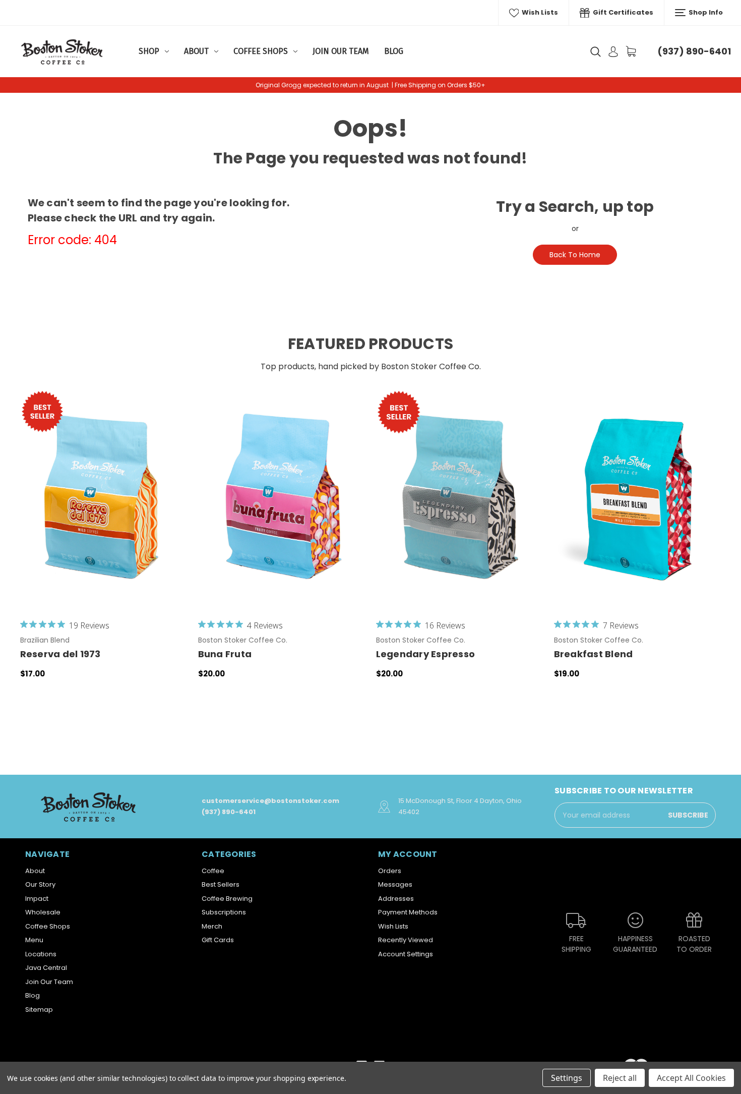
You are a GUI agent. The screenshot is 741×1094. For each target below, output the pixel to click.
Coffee (213, 871)
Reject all (620, 1077)
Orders (389, 871)
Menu (34, 940)
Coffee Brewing (227, 898)
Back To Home (574, 255)
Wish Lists (539, 12)
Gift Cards (218, 940)
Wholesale (42, 912)
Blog (393, 51)
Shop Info (705, 12)
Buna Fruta (225, 654)
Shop (149, 51)
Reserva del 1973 (60, 654)
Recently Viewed (405, 940)
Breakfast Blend (593, 654)
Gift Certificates (622, 12)
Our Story (40, 884)
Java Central (46, 967)
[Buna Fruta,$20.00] (282, 497)
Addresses (396, 898)
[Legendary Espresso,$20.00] (460, 497)
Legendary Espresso (425, 654)
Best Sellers (220, 884)
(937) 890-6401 (694, 51)
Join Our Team (341, 51)
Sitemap (39, 1009)
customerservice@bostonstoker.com (270, 800)
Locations (40, 954)
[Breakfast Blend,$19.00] (637, 497)
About (196, 51)
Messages (395, 884)
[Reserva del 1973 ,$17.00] (104, 497)
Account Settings (405, 954)
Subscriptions (224, 912)
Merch (212, 926)
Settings (566, 1077)
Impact (36, 898)
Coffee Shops (260, 51)
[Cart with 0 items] (631, 51)
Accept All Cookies (691, 1077)
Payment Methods (408, 912)
